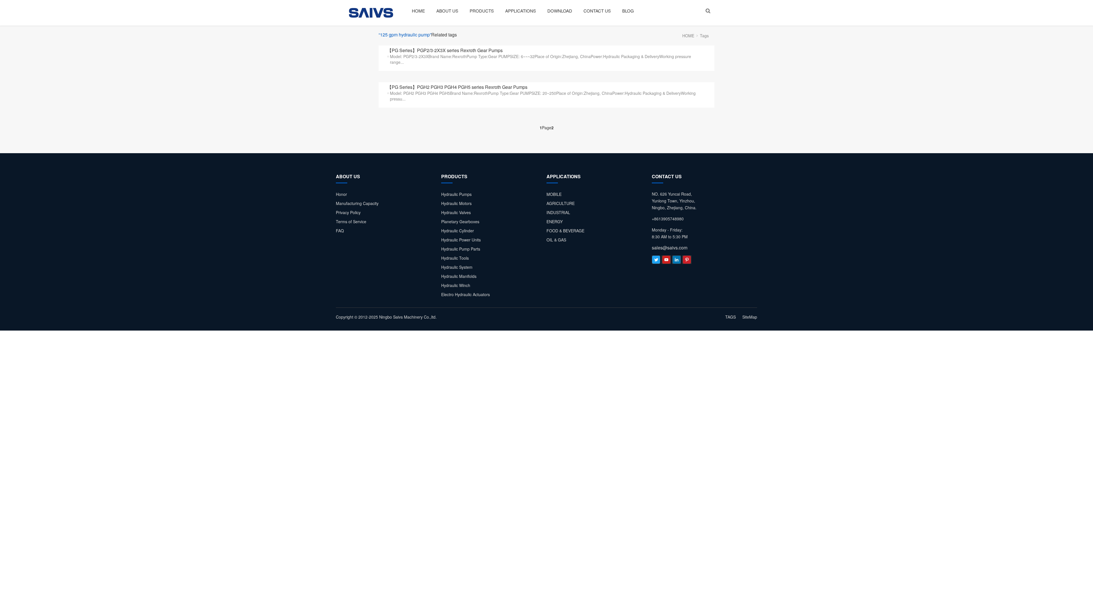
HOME (418, 11)
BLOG (628, 11)
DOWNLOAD (559, 11)
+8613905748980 (668, 219)
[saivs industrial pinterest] (686, 261)
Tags (704, 35)
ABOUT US (447, 11)
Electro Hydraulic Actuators (465, 294)
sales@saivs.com (669, 247)
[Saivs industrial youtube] (666, 261)
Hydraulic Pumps (456, 194)
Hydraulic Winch (455, 285)
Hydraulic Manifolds (458, 276)
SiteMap (749, 317)
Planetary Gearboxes (460, 221)
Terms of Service (351, 221)
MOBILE (554, 194)
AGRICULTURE (560, 203)
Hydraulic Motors (456, 203)
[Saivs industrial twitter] (656, 261)
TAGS (730, 317)
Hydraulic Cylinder (457, 230)
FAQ (340, 230)
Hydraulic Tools (455, 258)
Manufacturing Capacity (357, 203)
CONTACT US (597, 11)
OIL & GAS (556, 240)
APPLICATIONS (520, 11)
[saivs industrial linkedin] (676, 261)
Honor (341, 194)
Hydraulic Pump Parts (460, 249)
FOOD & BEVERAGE (565, 230)
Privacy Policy (348, 212)
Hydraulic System (456, 267)
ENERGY (554, 221)
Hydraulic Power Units (461, 240)
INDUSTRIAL (558, 212)
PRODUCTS (482, 11)
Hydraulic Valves (456, 212)
